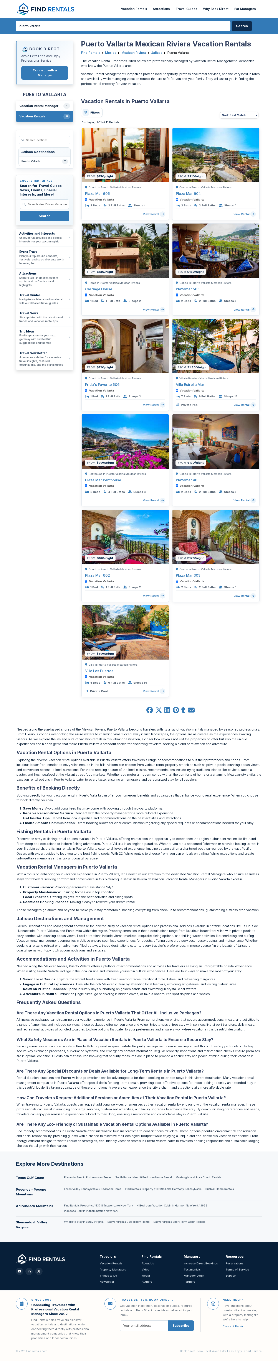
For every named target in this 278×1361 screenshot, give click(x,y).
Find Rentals (90, 53)
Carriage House (98, 289)
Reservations (234, 1263)
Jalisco (156, 53)
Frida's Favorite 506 (102, 384)
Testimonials (192, 1269)
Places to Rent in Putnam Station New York (91, 1211)
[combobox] (123, 26)
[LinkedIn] (29, 1271)
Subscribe (180, 1325)
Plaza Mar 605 (97, 193)
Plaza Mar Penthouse (103, 480)
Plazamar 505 (188, 289)
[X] (39, 1271)
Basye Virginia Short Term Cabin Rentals (179, 1221)
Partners (189, 1281)
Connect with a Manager (45, 72)
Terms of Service (237, 1269)
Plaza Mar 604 (188, 193)
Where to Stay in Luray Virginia (84, 1221)
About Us (148, 1263)
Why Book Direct (215, 9)
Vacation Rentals (134, 9)
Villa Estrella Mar (190, 384)
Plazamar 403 (188, 480)
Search (44, 216)
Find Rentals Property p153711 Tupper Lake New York (98, 1205)
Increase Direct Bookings (201, 1263)
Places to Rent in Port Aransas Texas (87, 1177)
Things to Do (108, 1275)
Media (146, 1275)
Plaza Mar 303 (188, 575)
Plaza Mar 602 (97, 575)
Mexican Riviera (133, 53)
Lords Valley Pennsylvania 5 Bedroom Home (92, 1189)
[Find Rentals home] (46, 9)
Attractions (161, 9)
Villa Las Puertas (99, 671)
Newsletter (107, 1281)
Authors (147, 1281)
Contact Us (231, 1326)
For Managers (245, 9)
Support (231, 1275)
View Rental (151, 214)
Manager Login (194, 1275)
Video (145, 1269)
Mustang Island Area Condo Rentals (199, 1177)
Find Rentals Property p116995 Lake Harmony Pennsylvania (163, 1189)
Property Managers (113, 1269)
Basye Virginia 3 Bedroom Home (129, 1221)
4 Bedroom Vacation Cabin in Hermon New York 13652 (172, 1205)
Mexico (110, 53)
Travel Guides (186, 9)
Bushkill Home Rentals (219, 1189)
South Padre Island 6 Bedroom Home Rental (143, 1177)
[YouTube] (19, 1271)
